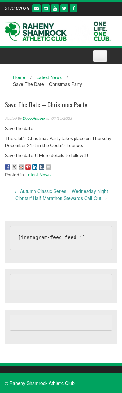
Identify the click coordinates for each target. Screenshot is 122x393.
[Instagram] (46, 8)
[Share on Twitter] (14, 167)
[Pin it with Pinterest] (28, 167)
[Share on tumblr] (41, 167)
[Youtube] (55, 8)
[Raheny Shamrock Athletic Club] (58, 30)
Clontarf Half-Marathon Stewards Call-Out (61, 198)
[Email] (36, 8)
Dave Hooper (33, 118)
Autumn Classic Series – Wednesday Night (61, 191)
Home (19, 77)
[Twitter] (64, 8)
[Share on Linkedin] (34, 167)
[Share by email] (48, 167)
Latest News (49, 77)
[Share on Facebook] (7, 167)
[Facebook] (73, 8)
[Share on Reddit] (21, 167)
